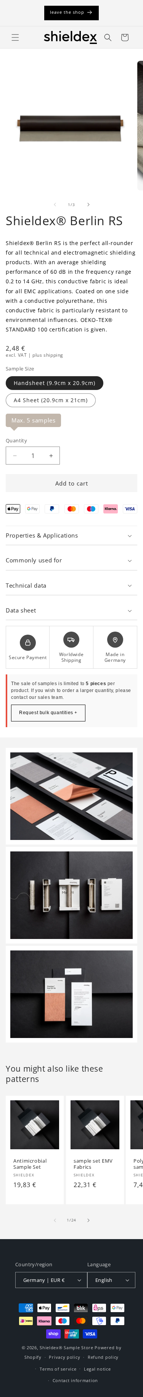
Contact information (75, 1380)
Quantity (16, 440)
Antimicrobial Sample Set (30, 1164)
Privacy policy (64, 1357)
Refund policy (103, 1357)
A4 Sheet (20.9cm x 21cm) (51, 400)
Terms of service (58, 1369)
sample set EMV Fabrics (93, 1164)
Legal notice (97, 1369)
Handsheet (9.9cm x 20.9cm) (54, 383)
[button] (15, 37)
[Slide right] (88, 204)
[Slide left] (55, 204)
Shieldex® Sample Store (66, 1347)
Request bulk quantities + (48, 712)
